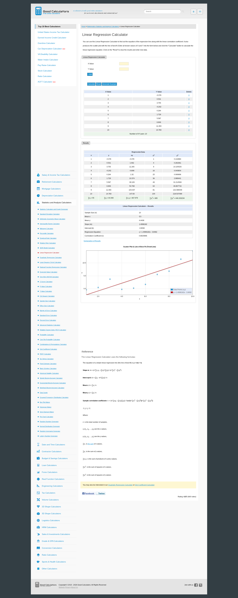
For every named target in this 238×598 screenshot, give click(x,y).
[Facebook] (196, 585)
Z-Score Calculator (46, 281)
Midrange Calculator (46, 228)
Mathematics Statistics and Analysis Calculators (103, 26)
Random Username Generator (50, 431)
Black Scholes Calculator (48, 368)
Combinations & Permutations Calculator (53, 344)
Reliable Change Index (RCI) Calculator (53, 330)
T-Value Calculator (46, 291)
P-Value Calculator (46, 286)
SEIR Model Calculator (47, 248)
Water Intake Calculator (48, 60)
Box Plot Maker (45, 402)
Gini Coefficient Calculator (145, 485)
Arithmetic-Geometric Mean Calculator (52, 219)
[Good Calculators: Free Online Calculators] (52, 11)
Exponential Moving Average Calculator (53, 383)
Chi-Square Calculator (47, 296)
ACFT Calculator (45, 82)
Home (84, 26)
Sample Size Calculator (47, 301)
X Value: (91, 64)
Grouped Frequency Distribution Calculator (54, 397)
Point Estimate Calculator (48, 363)
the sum (91, 444)
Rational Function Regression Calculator (53, 267)
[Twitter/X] (200, 585)
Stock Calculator (45, 71)
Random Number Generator (49, 421)
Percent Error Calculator (48, 320)
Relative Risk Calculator (48, 243)
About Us (74, 587)
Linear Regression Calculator (49, 253)
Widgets (62, 587)
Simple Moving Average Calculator (51, 378)
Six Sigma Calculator (47, 359)
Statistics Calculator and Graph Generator (54, 209)
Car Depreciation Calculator (50, 49)
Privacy (68, 587)
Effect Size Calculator (47, 306)
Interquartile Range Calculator (50, 224)
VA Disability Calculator (48, 54)
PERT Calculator (45, 354)
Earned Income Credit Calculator (52, 38)
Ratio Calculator (45, 76)
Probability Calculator (47, 335)
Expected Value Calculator (48, 272)
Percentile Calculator (47, 233)
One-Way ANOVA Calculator (49, 277)
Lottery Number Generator (49, 436)
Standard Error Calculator (48, 315)
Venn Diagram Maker (47, 412)
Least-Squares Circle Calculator (50, 262)
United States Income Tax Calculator (53, 32)
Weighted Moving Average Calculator (52, 388)
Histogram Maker (45, 407)
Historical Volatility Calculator (49, 373)
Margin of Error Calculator (48, 310)
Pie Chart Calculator (46, 417)
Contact (200, 12)
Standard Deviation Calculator (50, 214)
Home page (193, 12)
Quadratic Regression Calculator (120, 485)
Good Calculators (84, 585)
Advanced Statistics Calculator (50, 325)
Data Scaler (44, 392)
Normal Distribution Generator (50, 426)
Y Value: (91, 69)
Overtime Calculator (46, 43)
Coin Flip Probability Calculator (50, 339)
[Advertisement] (138, 326)
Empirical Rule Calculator (48, 238)
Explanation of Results (92, 241)
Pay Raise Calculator (47, 65)
